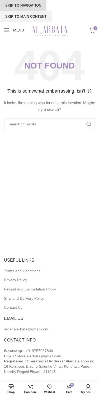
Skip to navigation (23, 5)
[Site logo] (50, 30)
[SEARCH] (89, 124)
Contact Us (13, 307)
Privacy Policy (15, 280)
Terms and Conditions (22, 271)
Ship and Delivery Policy (24, 298)
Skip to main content (25, 17)
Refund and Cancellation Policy (30, 289)
